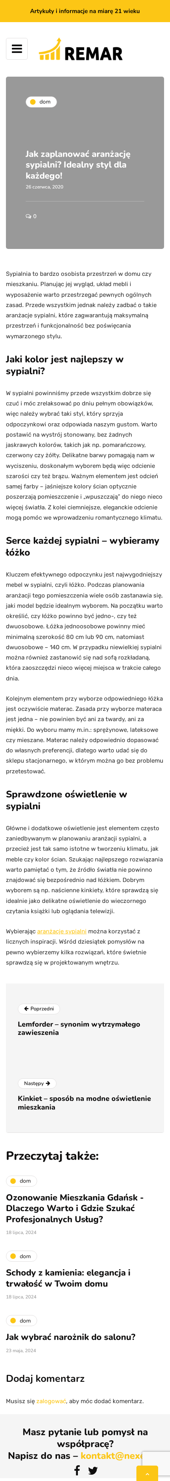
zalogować (51, 1401)
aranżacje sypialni (62, 931)
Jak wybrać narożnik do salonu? (70, 1337)
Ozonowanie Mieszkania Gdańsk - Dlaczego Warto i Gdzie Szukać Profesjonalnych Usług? (75, 1208)
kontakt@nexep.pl (121, 1455)
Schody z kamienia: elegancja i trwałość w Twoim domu (68, 1278)
